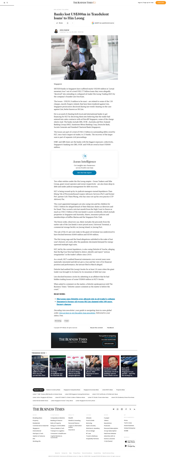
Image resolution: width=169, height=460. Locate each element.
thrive (126, 420)
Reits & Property (56, 423)
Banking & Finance (56, 420)
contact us (64, 453)
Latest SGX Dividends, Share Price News (122, 397)
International (37, 431)
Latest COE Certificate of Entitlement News (105, 394)
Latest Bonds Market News (40, 401)
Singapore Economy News (91, 390)
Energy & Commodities (58, 426)
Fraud (66, 321)
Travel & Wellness (92, 436)
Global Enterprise (129, 428)
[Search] (7, 2)
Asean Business (129, 425)
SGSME (126, 431)
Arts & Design (90, 431)
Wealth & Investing (74, 420)
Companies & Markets (58, 418)
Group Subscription (110, 431)
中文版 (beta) (108, 441)
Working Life (36, 441)
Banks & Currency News (53, 390)
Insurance (71, 430)
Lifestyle (88, 418)
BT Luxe (88, 433)
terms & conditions (87, 453)
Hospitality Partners (92, 439)
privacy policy (76, 453)
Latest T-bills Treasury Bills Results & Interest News (47, 394)
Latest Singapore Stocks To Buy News (62, 401)
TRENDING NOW (38, 353)
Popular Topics (38, 390)
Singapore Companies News (72, 390)
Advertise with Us (109, 436)
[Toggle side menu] (4, 2)
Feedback (110, 328)
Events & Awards (109, 439)
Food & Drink (90, 420)
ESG (34, 439)
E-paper (106, 418)
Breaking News (37, 418)
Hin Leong (58, 321)
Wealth (70, 418)
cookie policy (97, 453)
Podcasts (107, 426)
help (70, 453)
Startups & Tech (38, 433)
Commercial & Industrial (40, 426)
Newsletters (108, 423)
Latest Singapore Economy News (85, 401)
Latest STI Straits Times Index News (98, 397)
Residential (36, 423)
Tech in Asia (128, 423)
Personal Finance (73, 423)
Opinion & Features (39, 436)
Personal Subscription (111, 428)
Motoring (89, 423)
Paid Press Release (110, 433)
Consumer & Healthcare (58, 433)
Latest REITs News (107, 390)
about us (57, 453)
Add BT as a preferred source (104, 23)
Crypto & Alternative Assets (75, 426)
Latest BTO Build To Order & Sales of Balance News (70, 397)
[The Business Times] (83, 3)
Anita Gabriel (64, 30)
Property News (120, 390)
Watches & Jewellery (93, 428)
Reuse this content (96, 328)
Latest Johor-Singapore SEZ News (42, 397)
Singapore (36, 428)
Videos (106, 420)
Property (35, 420)
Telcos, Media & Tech (57, 428)
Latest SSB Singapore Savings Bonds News (77, 394)
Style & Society (91, 426)
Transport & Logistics (57, 431)
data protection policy (108, 453)
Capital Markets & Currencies (56, 436)
